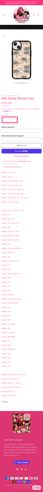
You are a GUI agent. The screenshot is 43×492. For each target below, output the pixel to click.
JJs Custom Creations (17, 485)
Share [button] (6, 401)
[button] (4, 15)
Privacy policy (26, 488)
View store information (12, 166)
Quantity (5, 115)
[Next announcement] (39, 27)
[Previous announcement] (4, 27)
